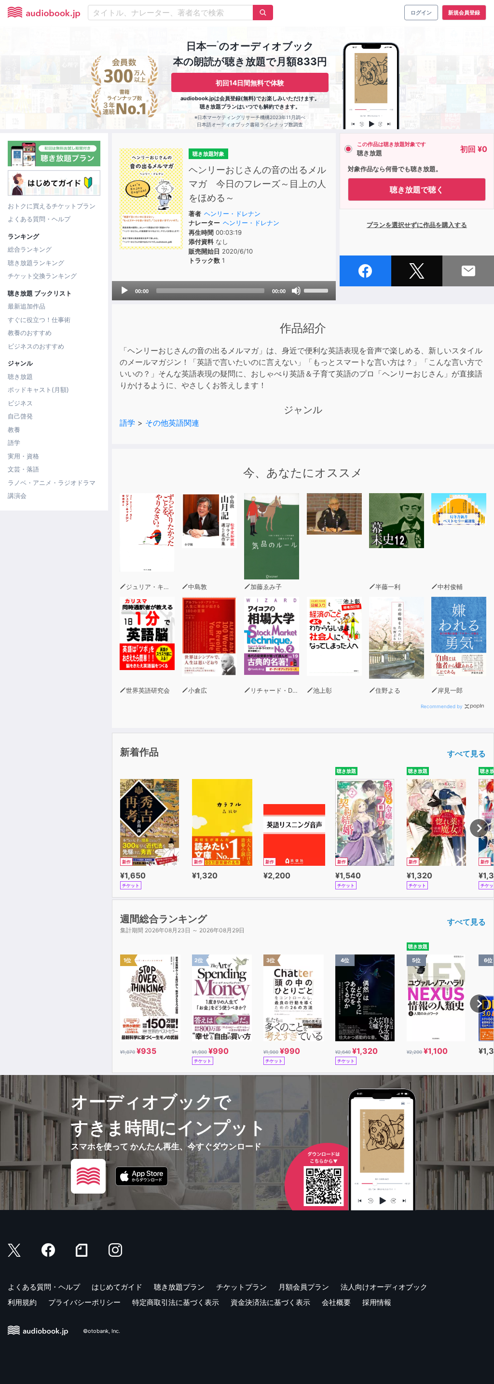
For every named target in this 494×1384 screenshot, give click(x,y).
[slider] (317, 289)
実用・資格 (23, 456)
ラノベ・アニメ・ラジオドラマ (52, 482)
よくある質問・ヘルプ (39, 219)
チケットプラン (241, 1286)
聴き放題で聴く (417, 189)
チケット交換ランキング (42, 276)
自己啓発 (20, 416)
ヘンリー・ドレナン (232, 213)
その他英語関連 (172, 423)
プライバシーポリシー (84, 1302)
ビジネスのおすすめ (36, 346)
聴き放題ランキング (36, 263)
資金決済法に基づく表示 (270, 1302)
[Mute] (296, 291)
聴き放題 (20, 376)
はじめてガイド (117, 1286)
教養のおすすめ (30, 332)
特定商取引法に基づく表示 (175, 1302)
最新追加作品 (26, 306)
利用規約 (22, 1302)
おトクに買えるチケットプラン (52, 206)
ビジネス (20, 403)
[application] (224, 290)
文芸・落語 (23, 469)
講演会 (17, 495)
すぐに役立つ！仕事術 (39, 319)
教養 (14, 429)
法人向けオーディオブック (384, 1286)
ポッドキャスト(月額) (38, 389)
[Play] (124, 291)
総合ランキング (30, 249)
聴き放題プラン (179, 1286)
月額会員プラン (303, 1286)
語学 (14, 442)
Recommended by (442, 706)
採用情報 (376, 1302)
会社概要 (336, 1302)
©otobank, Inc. (101, 1331)
